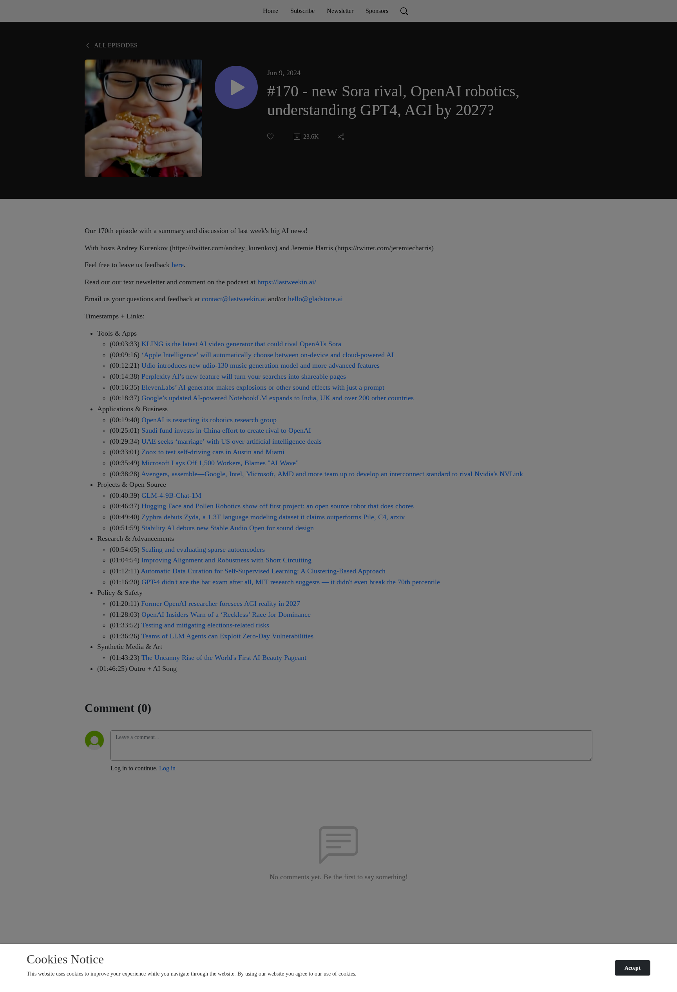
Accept (633, 968)
